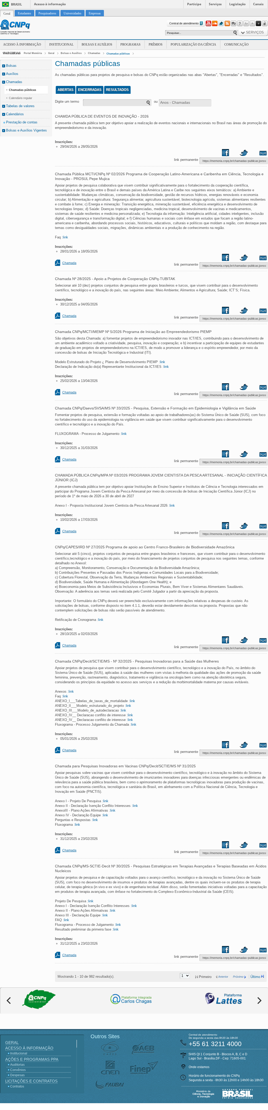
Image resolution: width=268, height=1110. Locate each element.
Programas (130, 44)
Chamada (69, 263)
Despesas (17, 1075)
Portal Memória (33, 53)
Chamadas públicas (118, 53)
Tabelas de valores (20, 106)
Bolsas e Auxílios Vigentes (26, 130)
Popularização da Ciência (193, 44)
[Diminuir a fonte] (252, 23)
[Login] (265, 23)
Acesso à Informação (22, 44)
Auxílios (12, 74)
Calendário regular (20, 98)
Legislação (237, 4)
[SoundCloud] (214, 23)
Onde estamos (199, 1067)
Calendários (15, 114)
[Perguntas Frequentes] (240, 23)
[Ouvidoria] (233, 23)
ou (156, 101)
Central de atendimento (184, 23)
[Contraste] (258, 23)
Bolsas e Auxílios (97, 44)
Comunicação (236, 44)
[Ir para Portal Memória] (21, 28)
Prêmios (156, 44)
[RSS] (227, 23)
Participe (194, 4)
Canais (258, 4)
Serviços (215, 4)
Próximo (238, 976)
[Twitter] (221, 23)
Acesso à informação (50, 4)
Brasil (16, 4)
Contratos (17, 1086)
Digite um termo (67, 101)
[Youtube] (208, 23)
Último (255, 977)
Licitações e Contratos (31, 1081)
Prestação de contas (21, 122)
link (65, 237)
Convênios (18, 1070)
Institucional (61, 44)
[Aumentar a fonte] (246, 23)
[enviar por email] (257, 153)
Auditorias (17, 1065)
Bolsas (11, 66)
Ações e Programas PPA (31, 1059)
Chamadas (94, 53)
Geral (51, 53)
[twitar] (243, 153)
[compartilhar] (230, 153)
